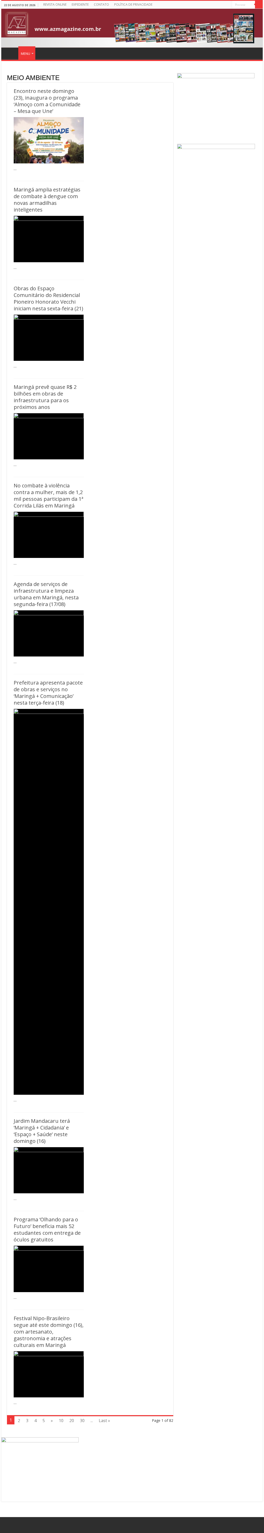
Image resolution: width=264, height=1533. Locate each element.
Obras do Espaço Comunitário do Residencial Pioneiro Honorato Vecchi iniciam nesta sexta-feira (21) (48, 298)
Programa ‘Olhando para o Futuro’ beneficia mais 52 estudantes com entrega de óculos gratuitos (47, 1229)
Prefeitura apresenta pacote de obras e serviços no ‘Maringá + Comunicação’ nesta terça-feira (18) (48, 692)
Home (10, 53)
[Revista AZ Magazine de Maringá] (132, 28)
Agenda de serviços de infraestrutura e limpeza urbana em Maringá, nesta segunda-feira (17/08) (46, 594)
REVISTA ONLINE (55, 4)
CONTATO (101, 4)
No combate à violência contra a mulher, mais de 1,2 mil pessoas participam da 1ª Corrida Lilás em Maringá (48, 495)
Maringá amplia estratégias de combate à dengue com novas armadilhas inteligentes (47, 199)
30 (82, 1420)
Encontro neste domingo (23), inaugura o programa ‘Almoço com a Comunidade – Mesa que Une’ (47, 101)
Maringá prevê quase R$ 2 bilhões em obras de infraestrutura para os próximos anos (45, 396)
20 (71, 1420)
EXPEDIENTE (80, 4)
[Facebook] (228, 5)
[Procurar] (259, 4)
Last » (104, 1420)
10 (61, 1420)
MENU (25, 53)
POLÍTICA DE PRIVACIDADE (133, 4)
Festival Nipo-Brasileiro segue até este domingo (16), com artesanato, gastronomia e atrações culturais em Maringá (49, 1331)
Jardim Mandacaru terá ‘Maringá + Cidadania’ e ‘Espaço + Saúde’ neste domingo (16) (42, 1130)
